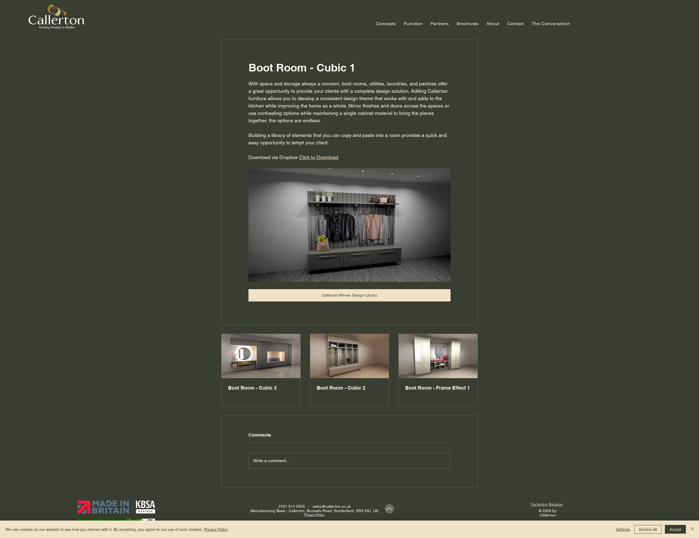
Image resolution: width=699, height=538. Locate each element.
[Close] (692, 529)
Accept (675, 529)
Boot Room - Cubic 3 (252, 388)
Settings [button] (623, 529)
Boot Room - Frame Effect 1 (437, 388)
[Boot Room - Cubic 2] (349, 356)
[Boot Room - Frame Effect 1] (438, 356)
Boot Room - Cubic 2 (341, 388)
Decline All (648, 529)
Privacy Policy (216, 529)
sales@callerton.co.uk (332, 506)
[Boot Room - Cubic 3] (260, 356)
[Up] (389, 508)
